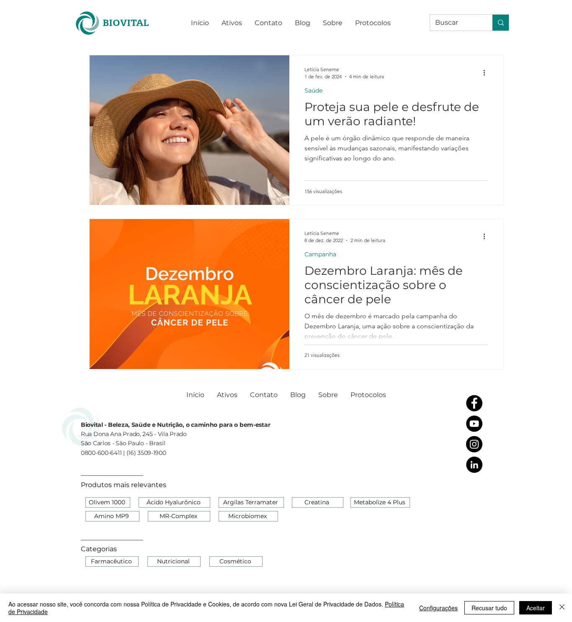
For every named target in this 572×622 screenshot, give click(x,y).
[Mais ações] (487, 72)
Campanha (320, 254)
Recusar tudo (489, 608)
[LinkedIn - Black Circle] (474, 465)
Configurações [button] (438, 608)
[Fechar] (562, 607)
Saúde (313, 90)
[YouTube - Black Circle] (474, 424)
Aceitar (535, 608)
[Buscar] (500, 23)
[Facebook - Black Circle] (474, 403)
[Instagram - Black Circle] (474, 444)
